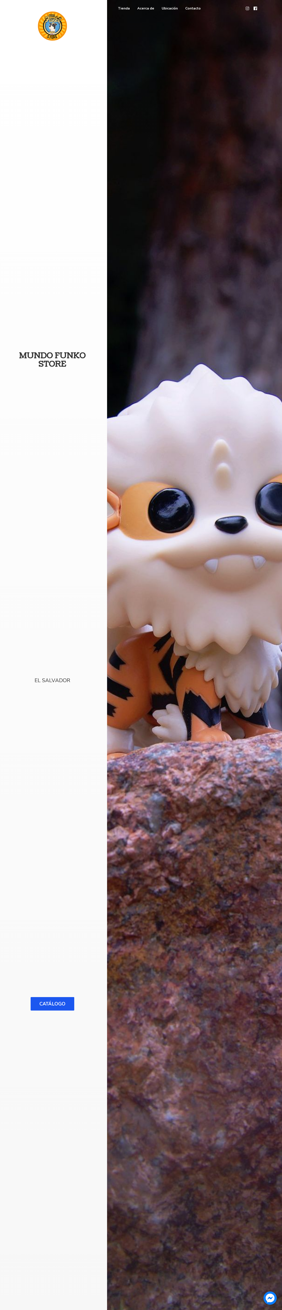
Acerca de (145, 8)
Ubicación (170, 8)
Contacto (193, 8)
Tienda (124, 8)
